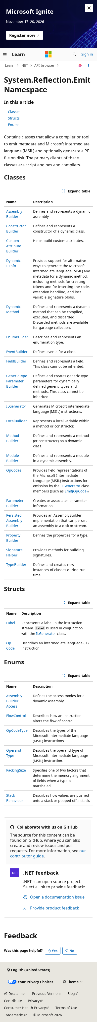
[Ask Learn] (80, 65)
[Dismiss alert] (89, 8)
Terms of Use (66, 1007)
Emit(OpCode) (76, 491)
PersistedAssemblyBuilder (14, 520)
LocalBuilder (16, 421)
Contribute (13, 1000)
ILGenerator (16, 406)
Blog (71, 993)
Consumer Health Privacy (25, 1007)
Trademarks (14, 1015)
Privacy (34, 1000)
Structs (14, 118)
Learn (9, 65)
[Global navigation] (5, 54)
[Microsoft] (48, 54)
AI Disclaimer (15, 993)
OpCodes (13, 470)
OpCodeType (17, 730)
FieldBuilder (16, 361)
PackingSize (16, 770)
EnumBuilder (17, 337)
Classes (14, 111)
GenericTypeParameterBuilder (16, 381)
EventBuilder (17, 351)
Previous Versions (46, 993)
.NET (24, 65)
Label (10, 622)
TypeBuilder (16, 564)
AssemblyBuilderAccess (14, 701)
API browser (44, 65)
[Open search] (74, 54)
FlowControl (16, 715)
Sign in (87, 54)
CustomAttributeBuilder (13, 245)
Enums (13, 124)
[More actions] (88, 65)
